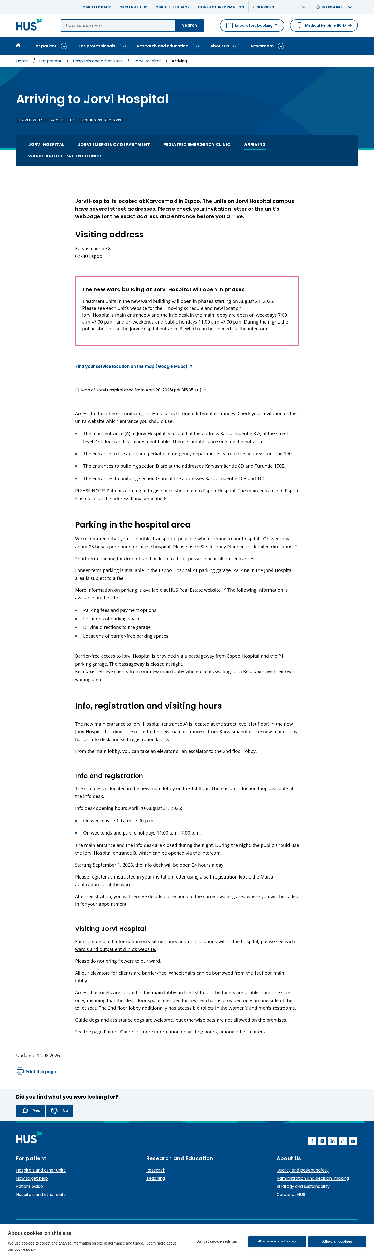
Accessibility (63, 120)
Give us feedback (172, 7)
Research (155, 1170)
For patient (44, 46)
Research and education (162, 46)
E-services (263, 7)
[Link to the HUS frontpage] (29, 25)
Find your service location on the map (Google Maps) (132, 367)
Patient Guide (29, 1186)
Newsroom (262, 46)
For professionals (97, 46)
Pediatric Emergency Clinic (197, 145)
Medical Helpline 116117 (325, 25)
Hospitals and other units (98, 61)
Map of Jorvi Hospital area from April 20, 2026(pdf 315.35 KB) (139, 390)
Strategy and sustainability (303, 1186)
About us (219, 46)
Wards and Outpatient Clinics (65, 156)
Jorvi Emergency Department (114, 145)
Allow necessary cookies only (277, 1241)
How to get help (32, 1178)
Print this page (41, 1072)
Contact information (221, 7)
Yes (36, 1111)
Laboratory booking (249, 27)
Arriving (255, 145)
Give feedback (96, 7)
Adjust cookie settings (217, 1241)
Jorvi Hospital (148, 61)
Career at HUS (133, 7)
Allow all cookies (337, 1241)
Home (22, 61)
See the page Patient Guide (104, 1032)
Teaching (155, 1178)
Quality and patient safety (303, 1170)
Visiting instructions (101, 120)
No (65, 1111)
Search (189, 25)
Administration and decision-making (313, 1178)
